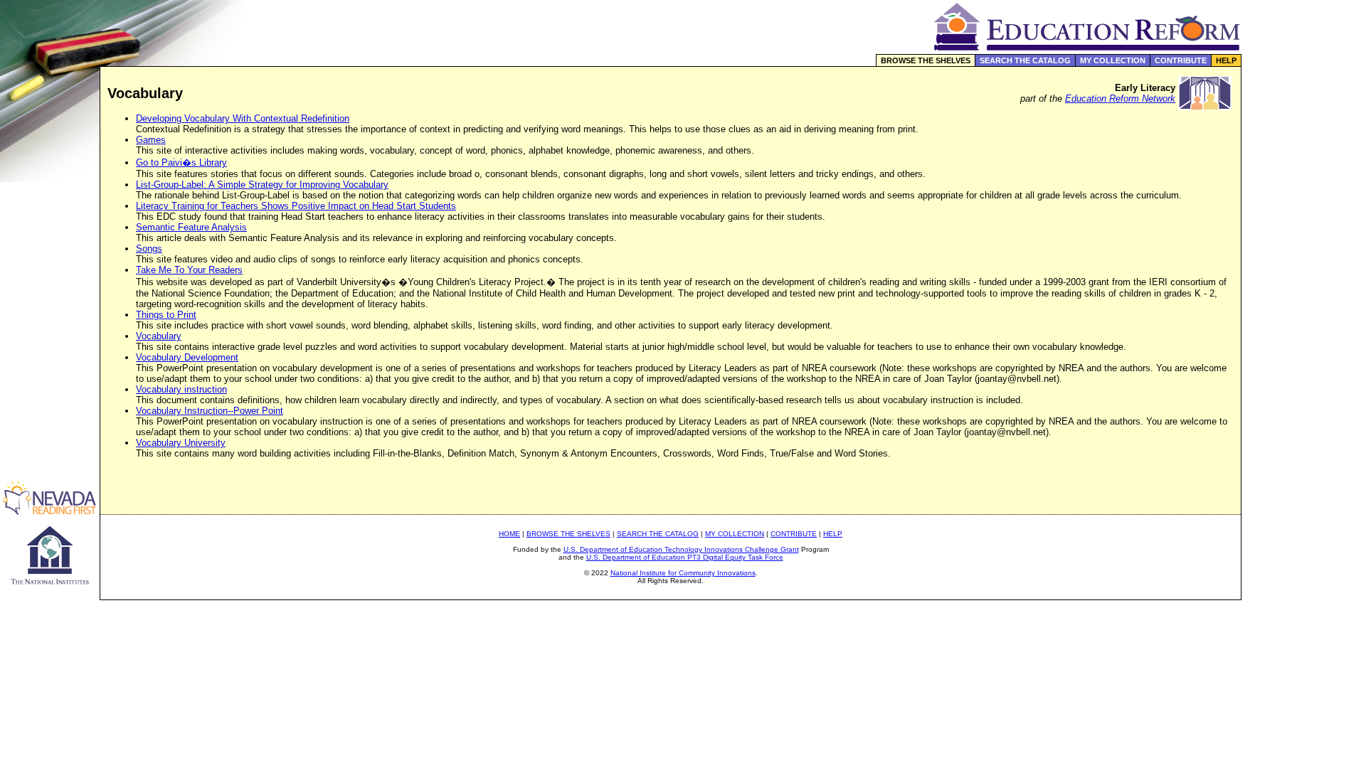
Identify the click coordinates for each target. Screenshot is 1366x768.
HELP (1226, 60)
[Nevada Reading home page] (50, 511)
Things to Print (166, 314)
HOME (509, 534)
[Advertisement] (1304, 301)
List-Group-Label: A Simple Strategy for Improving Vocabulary (262, 184)
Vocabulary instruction (181, 389)
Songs (149, 248)
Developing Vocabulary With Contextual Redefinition (242, 118)
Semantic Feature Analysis (191, 227)
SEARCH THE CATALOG (1025, 60)
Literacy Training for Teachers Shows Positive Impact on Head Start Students (296, 206)
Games (151, 139)
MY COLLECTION (1112, 60)
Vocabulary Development (187, 357)
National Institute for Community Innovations (683, 573)
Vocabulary (158, 336)
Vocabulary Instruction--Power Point (209, 410)
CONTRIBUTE (1181, 60)
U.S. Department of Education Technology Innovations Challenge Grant (681, 549)
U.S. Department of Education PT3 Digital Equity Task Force (684, 557)
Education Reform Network (1120, 98)
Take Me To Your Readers (189, 270)
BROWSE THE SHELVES (925, 60)
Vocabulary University (181, 442)
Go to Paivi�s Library (181, 162)
